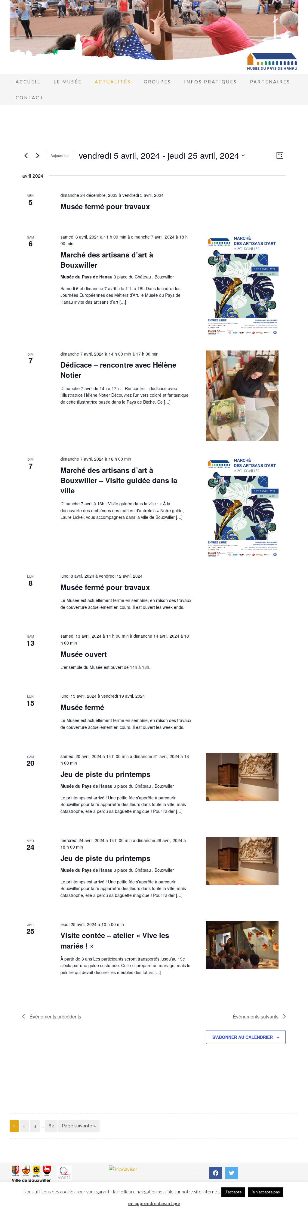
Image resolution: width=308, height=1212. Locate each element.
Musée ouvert (83, 654)
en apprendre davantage (154, 1203)
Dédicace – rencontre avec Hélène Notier (118, 369)
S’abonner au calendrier (242, 1037)
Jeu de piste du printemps (105, 774)
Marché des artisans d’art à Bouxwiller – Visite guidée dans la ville (118, 480)
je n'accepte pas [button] (266, 1191)
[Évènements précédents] (25, 155)
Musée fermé (82, 707)
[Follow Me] (231, 1172)
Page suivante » (79, 1126)
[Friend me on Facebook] (215, 1172)
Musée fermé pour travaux (105, 206)
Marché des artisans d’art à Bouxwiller (106, 259)
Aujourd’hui (60, 155)
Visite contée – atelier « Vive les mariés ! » (114, 940)
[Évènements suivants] (37, 155)
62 (51, 1126)
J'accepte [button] (233, 1191)
